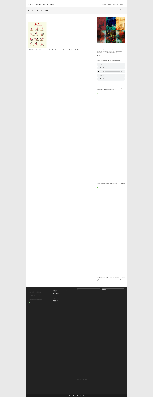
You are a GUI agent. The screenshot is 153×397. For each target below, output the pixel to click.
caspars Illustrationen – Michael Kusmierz (41, 5)
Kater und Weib (56, 297)
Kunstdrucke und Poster (121, 9)
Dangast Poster (56, 300)
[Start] (109, 9)
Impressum (104, 289)
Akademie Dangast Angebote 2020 (60, 290)
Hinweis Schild (56, 293)
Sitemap (103, 291)
